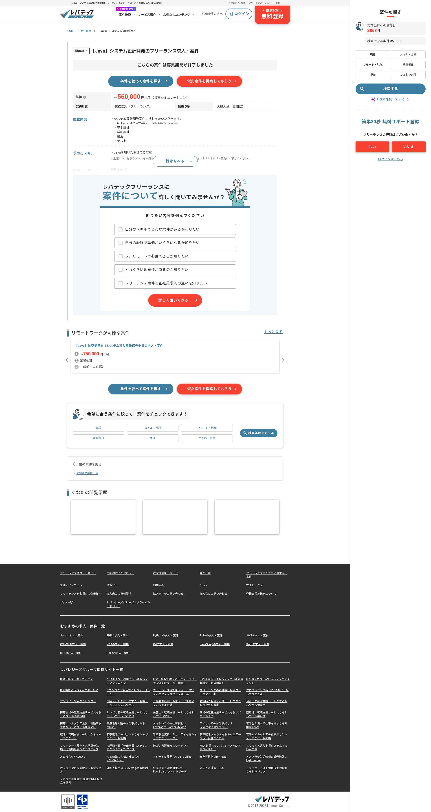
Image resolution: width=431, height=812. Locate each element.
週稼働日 (98, 438)
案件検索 (125, 14)
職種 (98, 427)
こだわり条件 (207, 438)
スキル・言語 (153, 427)
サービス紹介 (147, 14)
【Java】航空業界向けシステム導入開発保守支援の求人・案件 (119, 346)
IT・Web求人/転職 (236, 3)
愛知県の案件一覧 (87, 473)
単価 (152, 438)
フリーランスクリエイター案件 (264, 3)
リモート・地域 (207, 427)
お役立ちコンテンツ (176, 14)
